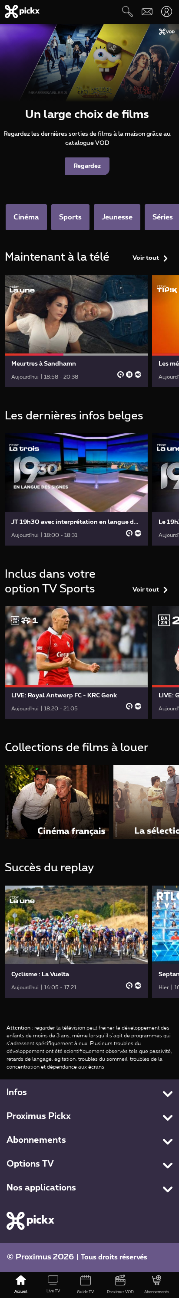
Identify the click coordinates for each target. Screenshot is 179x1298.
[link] (76, 331)
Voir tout (146, 258)
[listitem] (57, 802)
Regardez (87, 166)
